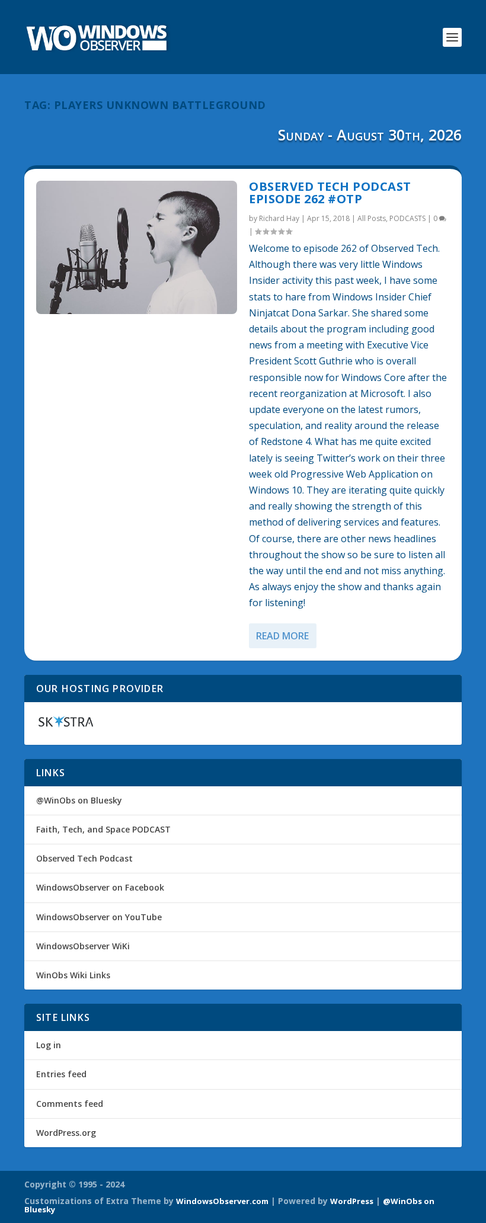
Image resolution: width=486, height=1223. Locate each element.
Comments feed (69, 1103)
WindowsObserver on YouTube (99, 917)
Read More (282, 635)
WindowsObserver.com (222, 1201)
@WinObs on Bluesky (79, 800)
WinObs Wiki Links (73, 975)
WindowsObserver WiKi (83, 946)
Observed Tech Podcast (84, 858)
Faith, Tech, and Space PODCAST (103, 829)
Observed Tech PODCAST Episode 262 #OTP (330, 192)
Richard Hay (279, 218)
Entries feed (61, 1074)
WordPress (351, 1201)
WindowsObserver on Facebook (100, 887)
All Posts (371, 218)
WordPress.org (66, 1132)
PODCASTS (407, 218)
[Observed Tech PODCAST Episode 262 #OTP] (136, 248)
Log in (48, 1045)
